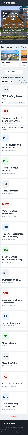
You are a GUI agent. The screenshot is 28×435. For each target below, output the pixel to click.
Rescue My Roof (11, 190)
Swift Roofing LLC (11, 279)
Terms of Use (4, 432)
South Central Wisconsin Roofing (12, 258)
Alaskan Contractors (13, 383)
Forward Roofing (11, 322)
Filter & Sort (8, 81)
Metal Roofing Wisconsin (9, 212)
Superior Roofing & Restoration (12, 301)
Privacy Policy (14, 432)
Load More (14, 416)
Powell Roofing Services (10, 169)
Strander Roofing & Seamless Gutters (12, 119)
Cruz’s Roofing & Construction (11, 405)
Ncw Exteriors (9, 343)
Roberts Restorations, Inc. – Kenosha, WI (13, 235)
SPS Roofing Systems (13, 96)
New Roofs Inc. (10, 363)
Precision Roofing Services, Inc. (11, 146)
